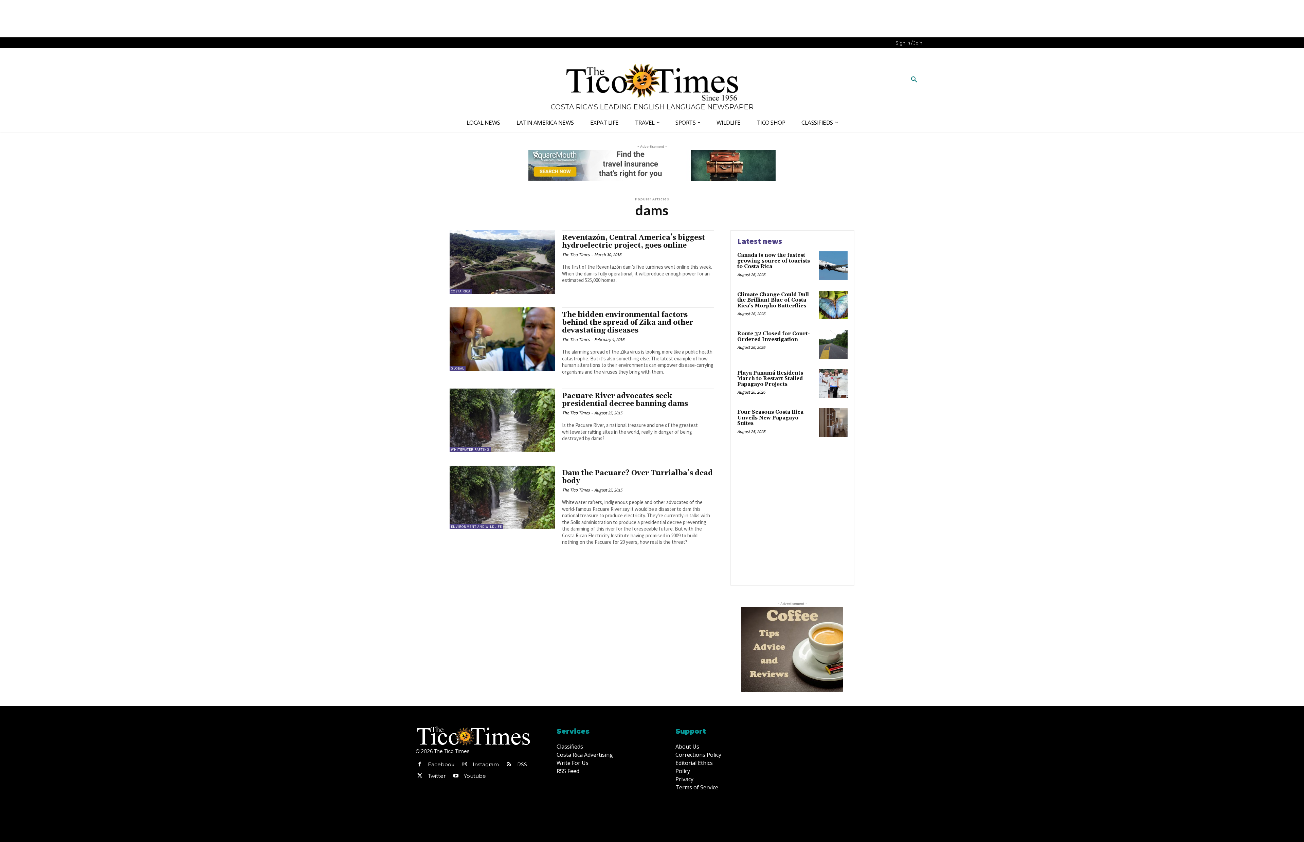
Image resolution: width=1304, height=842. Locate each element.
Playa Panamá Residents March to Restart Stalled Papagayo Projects (770, 379)
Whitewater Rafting (470, 449)
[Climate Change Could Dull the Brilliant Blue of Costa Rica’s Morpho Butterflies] (833, 305)
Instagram (486, 764)
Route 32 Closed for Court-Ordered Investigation (773, 336)
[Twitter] (420, 776)
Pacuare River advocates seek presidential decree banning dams (625, 400)
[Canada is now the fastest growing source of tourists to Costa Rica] (833, 265)
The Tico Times (576, 254)
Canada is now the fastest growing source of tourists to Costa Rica (773, 261)
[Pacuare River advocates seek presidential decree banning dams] (502, 420)
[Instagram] (464, 764)
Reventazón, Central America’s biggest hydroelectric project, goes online (633, 241)
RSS (522, 764)
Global (457, 368)
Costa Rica (460, 291)
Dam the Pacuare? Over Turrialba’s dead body (637, 477)
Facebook (441, 764)
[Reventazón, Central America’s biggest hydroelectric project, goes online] (502, 262)
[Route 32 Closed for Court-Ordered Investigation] (833, 344)
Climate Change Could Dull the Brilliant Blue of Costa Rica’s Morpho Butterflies (773, 300)
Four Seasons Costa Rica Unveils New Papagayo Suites (770, 418)
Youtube (475, 776)
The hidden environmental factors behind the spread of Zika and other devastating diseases (627, 322)
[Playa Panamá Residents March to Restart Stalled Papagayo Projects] (833, 383)
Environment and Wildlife (476, 526)
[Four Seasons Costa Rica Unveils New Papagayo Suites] (833, 422)
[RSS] (509, 764)
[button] (914, 80)
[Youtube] (456, 776)
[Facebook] (420, 764)
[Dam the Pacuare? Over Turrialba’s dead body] (502, 497)
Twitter (437, 776)
